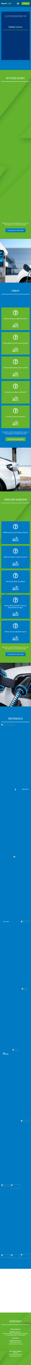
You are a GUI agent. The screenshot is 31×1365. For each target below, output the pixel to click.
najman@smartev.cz (15, 1356)
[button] (18, 3)
